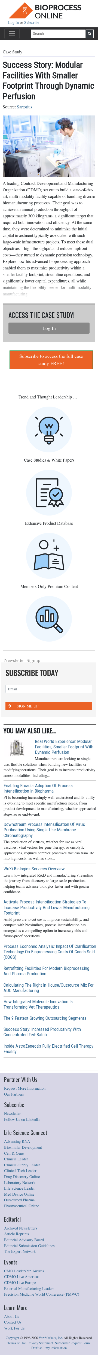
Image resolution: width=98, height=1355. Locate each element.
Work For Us (14, 1328)
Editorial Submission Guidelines (29, 1245)
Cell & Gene (14, 1153)
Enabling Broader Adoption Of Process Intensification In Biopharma (38, 788)
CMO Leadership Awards (24, 1270)
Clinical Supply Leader (22, 1164)
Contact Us (13, 1322)
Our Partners (14, 1094)
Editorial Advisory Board (24, 1239)
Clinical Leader (16, 1158)
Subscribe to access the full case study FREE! (51, 359)
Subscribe (31, 22)
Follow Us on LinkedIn (22, 1119)
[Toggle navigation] (12, 33)
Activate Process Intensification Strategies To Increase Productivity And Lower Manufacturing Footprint (47, 907)
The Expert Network (20, 1251)
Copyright (12, 1337)
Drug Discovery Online (22, 1176)
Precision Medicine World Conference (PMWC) (41, 1294)
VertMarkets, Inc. (51, 1337)
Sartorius (24, 107)
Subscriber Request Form (72, 1343)
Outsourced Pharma (19, 1199)
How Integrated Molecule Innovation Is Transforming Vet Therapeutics (38, 1004)
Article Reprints (16, 1233)
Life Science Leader (19, 1188)
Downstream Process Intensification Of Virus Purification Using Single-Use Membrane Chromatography (44, 830)
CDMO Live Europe (20, 1282)
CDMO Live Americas (21, 1276)
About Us (11, 1316)
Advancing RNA (17, 1141)
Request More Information (24, 1088)
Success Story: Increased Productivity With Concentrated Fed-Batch (42, 1031)
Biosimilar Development (23, 1147)
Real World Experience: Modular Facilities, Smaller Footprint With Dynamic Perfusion (64, 747)
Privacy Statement (40, 1343)
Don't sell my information (49, 1348)
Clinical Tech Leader (20, 1170)
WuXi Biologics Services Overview (34, 868)
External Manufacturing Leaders (29, 1288)
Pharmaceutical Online (21, 1205)
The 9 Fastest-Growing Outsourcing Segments (45, 1018)
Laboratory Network (19, 1182)
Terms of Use (16, 1343)
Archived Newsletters (20, 1228)
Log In (14, 22)
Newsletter (12, 1113)
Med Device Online (19, 1194)
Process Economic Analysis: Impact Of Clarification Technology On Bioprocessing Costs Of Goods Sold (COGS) (50, 952)
